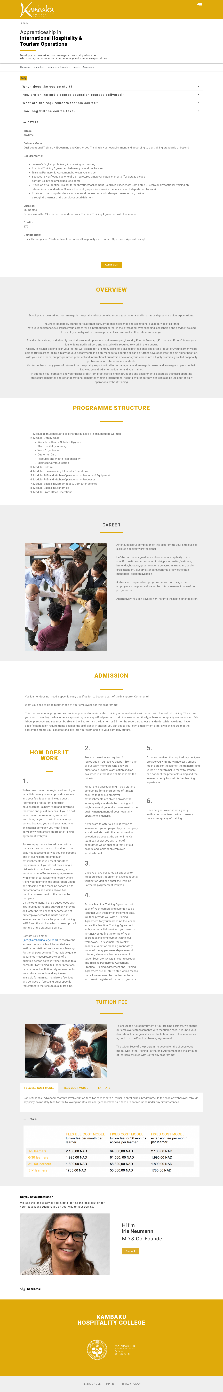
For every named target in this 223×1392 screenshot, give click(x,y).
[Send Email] (22, 1289)
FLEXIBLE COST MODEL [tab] (39, 1087)
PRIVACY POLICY (130, 1383)
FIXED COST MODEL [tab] (75, 1087)
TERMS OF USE (91, 1383)
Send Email (34, 1288)
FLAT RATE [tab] (103, 1087)
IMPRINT (110, 1383)
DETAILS (33, 122)
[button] (199, 5)
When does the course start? (47, 86)
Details (32, 1119)
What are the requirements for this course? (60, 103)
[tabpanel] (111, 1102)
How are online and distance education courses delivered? (73, 95)
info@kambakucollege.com (40, 940)
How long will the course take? (49, 111)
